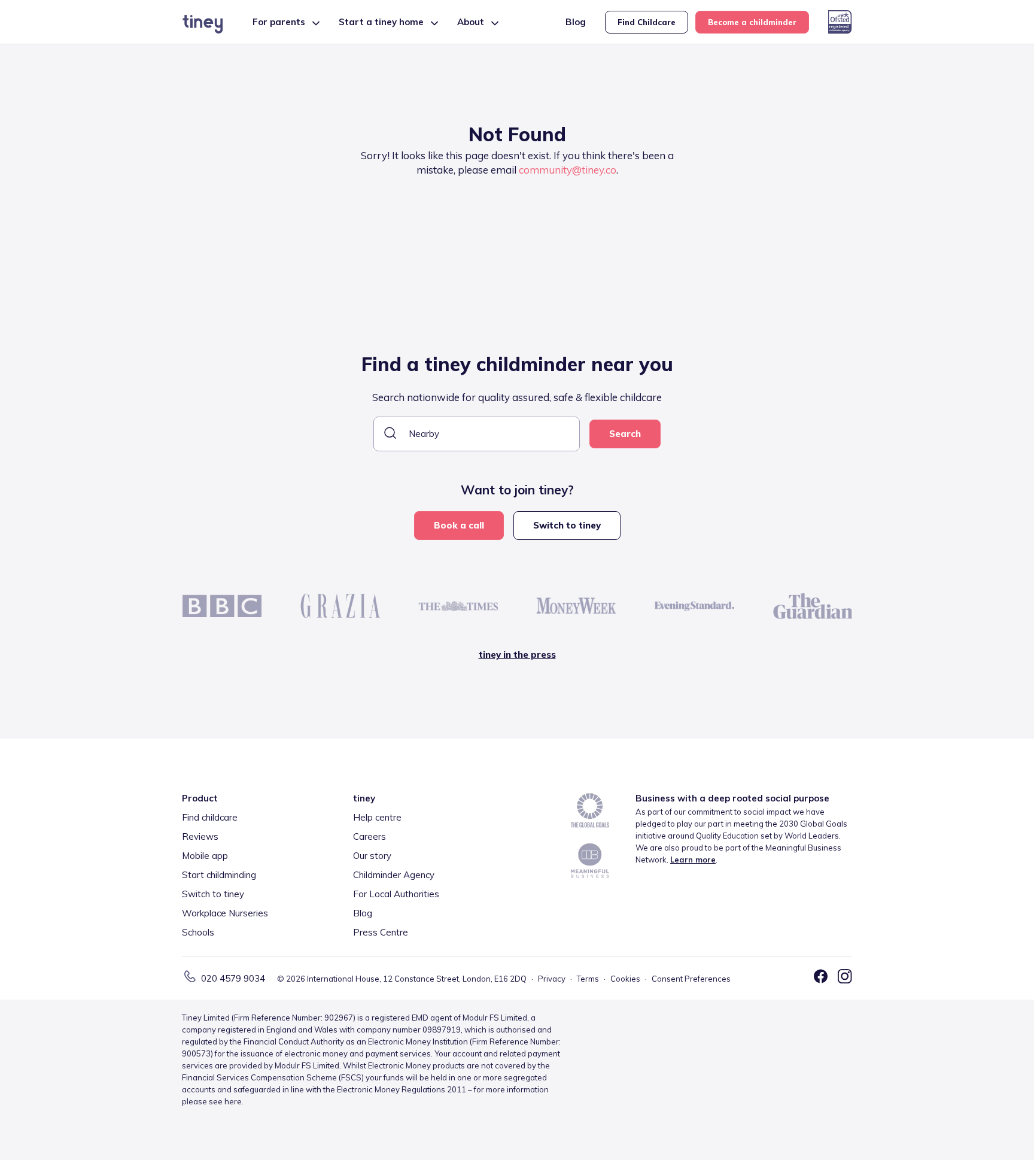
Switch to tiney (567, 525)
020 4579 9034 (233, 978)
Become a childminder (752, 22)
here (233, 1101)
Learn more (693, 859)
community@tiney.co (567, 169)
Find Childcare (647, 22)
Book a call (459, 525)
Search (625, 433)
